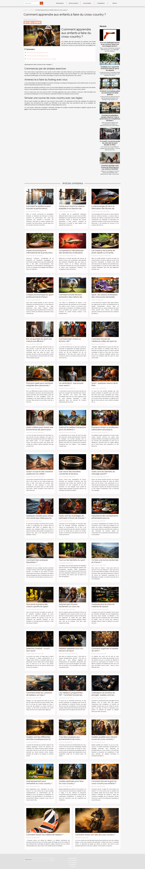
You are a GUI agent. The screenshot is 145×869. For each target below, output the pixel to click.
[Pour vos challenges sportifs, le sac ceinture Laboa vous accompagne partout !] (110, 35)
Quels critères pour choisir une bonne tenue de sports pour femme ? (39, 429)
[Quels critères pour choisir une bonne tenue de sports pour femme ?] (39, 417)
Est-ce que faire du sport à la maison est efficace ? (39, 340)
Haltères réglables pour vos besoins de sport (71, 649)
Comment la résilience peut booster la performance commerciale (38, 208)
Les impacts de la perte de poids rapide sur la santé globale (103, 252)
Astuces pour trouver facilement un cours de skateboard (69, 606)
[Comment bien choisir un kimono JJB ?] (72, 329)
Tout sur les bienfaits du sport (72, 560)
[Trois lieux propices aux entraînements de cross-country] (72, 727)
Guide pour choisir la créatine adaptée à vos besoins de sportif (72, 208)
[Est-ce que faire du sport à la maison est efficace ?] (39, 329)
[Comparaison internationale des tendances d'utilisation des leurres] (72, 240)
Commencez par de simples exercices (37, 52)
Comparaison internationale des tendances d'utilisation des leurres (71, 252)
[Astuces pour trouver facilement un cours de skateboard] (72, 594)
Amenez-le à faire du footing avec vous (37, 55)
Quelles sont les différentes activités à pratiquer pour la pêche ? (38, 739)
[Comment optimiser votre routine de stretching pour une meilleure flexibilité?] (110, 158)
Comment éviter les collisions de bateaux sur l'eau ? (39, 694)
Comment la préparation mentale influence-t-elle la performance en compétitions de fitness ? (110, 117)
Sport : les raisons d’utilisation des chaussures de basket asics (105, 297)
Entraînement (60, 3)
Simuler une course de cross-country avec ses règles (41, 59)
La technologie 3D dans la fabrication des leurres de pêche (103, 208)
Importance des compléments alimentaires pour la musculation (105, 518)
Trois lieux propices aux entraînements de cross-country (70, 739)
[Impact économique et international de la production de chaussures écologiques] (39, 240)
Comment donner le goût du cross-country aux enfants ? (104, 782)
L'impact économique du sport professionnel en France (39, 296)
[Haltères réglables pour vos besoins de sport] (72, 638)
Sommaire (30, 49)
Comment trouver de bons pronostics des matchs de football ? (70, 297)
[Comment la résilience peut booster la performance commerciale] (39, 196)
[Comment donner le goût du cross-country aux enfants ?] (105, 771)
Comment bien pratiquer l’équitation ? (37, 561)
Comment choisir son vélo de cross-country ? (95, 835)
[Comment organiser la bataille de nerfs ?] (105, 638)
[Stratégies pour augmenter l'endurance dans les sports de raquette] (110, 59)
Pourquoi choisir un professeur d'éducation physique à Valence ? (105, 429)
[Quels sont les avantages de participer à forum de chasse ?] (72, 506)
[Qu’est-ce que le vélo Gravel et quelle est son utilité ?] (39, 461)
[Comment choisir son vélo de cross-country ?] (97, 820)
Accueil (25, 10)
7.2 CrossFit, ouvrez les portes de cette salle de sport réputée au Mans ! (110, 143)
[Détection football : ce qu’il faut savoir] (39, 638)
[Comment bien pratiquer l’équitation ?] (39, 550)
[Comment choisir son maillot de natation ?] (48, 820)
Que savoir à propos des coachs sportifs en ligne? (37, 605)
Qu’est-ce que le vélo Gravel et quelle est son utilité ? (39, 472)
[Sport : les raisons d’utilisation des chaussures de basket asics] (105, 285)
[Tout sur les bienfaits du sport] (72, 550)
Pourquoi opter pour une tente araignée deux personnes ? (39, 384)
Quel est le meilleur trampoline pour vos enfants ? (72, 428)
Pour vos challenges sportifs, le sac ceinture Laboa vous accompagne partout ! (110, 44)
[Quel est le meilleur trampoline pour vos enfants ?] (72, 417)
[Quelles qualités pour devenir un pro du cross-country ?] (105, 727)
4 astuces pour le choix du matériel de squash (103, 605)
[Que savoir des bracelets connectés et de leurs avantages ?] (72, 461)
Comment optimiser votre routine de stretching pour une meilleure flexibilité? (110, 167)
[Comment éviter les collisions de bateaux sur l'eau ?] (39, 683)
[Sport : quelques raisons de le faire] (105, 373)
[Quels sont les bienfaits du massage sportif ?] (105, 461)
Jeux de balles (87, 3)
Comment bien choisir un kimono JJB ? (70, 340)
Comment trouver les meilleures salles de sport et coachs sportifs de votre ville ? (105, 341)
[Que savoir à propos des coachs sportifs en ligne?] (39, 594)
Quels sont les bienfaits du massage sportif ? (103, 472)
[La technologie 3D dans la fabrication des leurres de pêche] (105, 196)
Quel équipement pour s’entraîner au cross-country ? (39, 782)
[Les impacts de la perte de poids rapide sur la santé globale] (105, 240)
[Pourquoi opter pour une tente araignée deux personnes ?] (39, 373)
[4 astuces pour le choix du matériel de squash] (105, 594)
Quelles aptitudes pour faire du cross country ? (71, 782)
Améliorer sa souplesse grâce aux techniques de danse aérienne (110, 92)
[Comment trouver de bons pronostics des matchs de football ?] (72, 285)
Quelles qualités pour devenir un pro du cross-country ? (104, 738)
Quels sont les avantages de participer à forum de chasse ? (72, 517)
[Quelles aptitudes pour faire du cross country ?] (72, 771)
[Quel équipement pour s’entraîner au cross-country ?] (39, 771)
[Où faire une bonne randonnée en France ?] (105, 550)
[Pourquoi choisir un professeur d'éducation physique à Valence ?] (105, 417)
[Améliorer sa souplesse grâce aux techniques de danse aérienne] (110, 83)
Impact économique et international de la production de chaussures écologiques (39, 252)
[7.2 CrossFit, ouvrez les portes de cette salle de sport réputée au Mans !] (110, 133)
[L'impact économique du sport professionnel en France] (39, 285)
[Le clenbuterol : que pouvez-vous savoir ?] (72, 373)
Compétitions (101, 3)
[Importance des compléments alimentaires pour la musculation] (105, 506)
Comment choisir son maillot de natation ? (44, 835)
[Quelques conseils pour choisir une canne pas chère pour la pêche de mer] (39, 506)
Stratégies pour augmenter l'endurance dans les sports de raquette (110, 68)
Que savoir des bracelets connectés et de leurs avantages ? (70, 473)
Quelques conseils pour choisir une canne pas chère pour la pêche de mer (39, 518)
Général (114, 3)
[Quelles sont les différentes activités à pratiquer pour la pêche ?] (39, 727)
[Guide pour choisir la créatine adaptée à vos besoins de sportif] (72, 196)
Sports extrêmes (73, 3)
